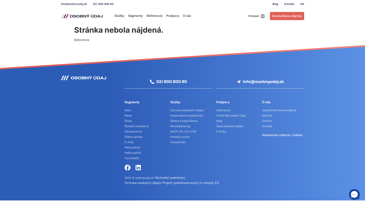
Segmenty (135, 16)
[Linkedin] (138, 168)
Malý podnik (132, 147)
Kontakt (289, 4)
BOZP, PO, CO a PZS (183, 131)
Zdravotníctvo (133, 131)
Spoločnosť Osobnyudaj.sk (279, 110)
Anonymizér (178, 142)
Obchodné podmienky (169, 178)
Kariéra (267, 121)
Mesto (128, 115)
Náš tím (267, 115)
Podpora (172, 16)
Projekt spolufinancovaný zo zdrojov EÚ (190, 183)
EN (302, 4)
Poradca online (180, 137)
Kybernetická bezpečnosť (186, 115)
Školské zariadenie (137, 126)
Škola (128, 121)
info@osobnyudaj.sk (74, 4)
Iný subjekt (132, 158)
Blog (275, 4)
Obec (128, 110)
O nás (187, 16)
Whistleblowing (180, 126)
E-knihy (221, 131)
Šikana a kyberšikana (184, 121)
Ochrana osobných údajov (187, 110)
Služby (119, 16)
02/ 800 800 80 (103, 4)
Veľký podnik (133, 153)
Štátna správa (133, 137)
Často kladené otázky (229, 126)
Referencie (155, 16)
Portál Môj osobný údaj (231, 115)
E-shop (129, 142)
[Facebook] (128, 168)
